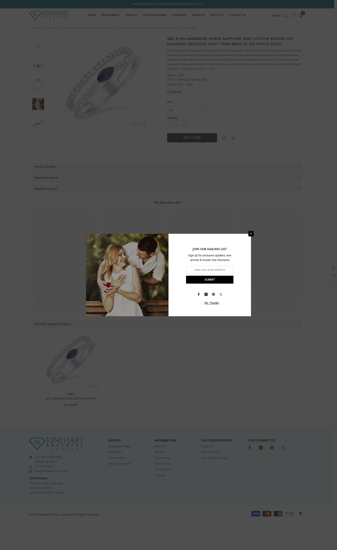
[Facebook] (198, 294)
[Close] (251, 233)
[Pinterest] (213, 294)
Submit (210, 279)
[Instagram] (206, 294)
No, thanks (211, 303)
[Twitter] (220, 294)
